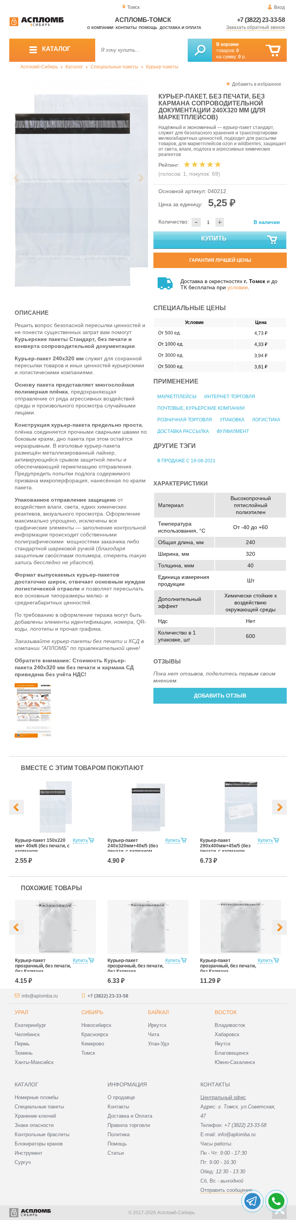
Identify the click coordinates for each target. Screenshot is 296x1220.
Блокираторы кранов (39, 1144)
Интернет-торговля (229, 396)
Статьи (116, 1153)
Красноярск (94, 1034)
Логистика (266, 420)
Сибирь (92, 1012)
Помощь (148, 27)
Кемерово (92, 1044)
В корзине (227, 44)
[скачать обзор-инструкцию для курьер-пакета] (34, 736)
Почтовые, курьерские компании (201, 408)
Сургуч (23, 1162)
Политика (119, 1134)
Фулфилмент (233, 431)
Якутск (222, 1044)
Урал (21, 1012)
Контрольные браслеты (42, 1134)
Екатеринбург (30, 1025)
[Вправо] (279, 807)
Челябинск (27, 1034)
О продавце (121, 1097)
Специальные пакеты (114, 67)
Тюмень (24, 1053)
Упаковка (232, 420)
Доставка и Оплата (130, 1116)
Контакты (126, 27)
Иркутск (157, 1025)
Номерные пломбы (36, 1097)
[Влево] (16, 807)
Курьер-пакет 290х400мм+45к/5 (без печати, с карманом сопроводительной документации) (225, 851)
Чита (153, 1034)
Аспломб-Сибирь (39, 67)
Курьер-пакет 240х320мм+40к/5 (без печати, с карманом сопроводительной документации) (133, 851)
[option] (78, 188)
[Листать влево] (16, 178)
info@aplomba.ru (40, 996)
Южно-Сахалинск (235, 1062)
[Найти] (200, 50)
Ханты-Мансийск (34, 1062)
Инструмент (28, 1153)
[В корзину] (273, 51)
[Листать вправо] (140, 178)
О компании (100, 27)
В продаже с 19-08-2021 (186, 460)
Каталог (74, 67)
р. (242, 56)
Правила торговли (129, 1125)
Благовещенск (232, 1053)
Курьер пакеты (162, 67)
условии (237, 287)
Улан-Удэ (158, 1044)
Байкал (158, 1012)
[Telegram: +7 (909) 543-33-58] (252, 1201)
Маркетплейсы (177, 396)
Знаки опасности (34, 1125)
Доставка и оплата (180, 27)
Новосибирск (96, 1025)
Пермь (22, 1044)
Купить (214, 238)
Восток (226, 1012)
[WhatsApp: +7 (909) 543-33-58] (276, 1201)
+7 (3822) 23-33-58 (261, 20)
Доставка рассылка (183, 431)
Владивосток (230, 1025)
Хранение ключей (35, 1116)
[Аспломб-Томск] (36, 24)
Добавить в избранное (256, 84)
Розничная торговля (184, 420)
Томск (88, 1053)
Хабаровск (227, 1034)
